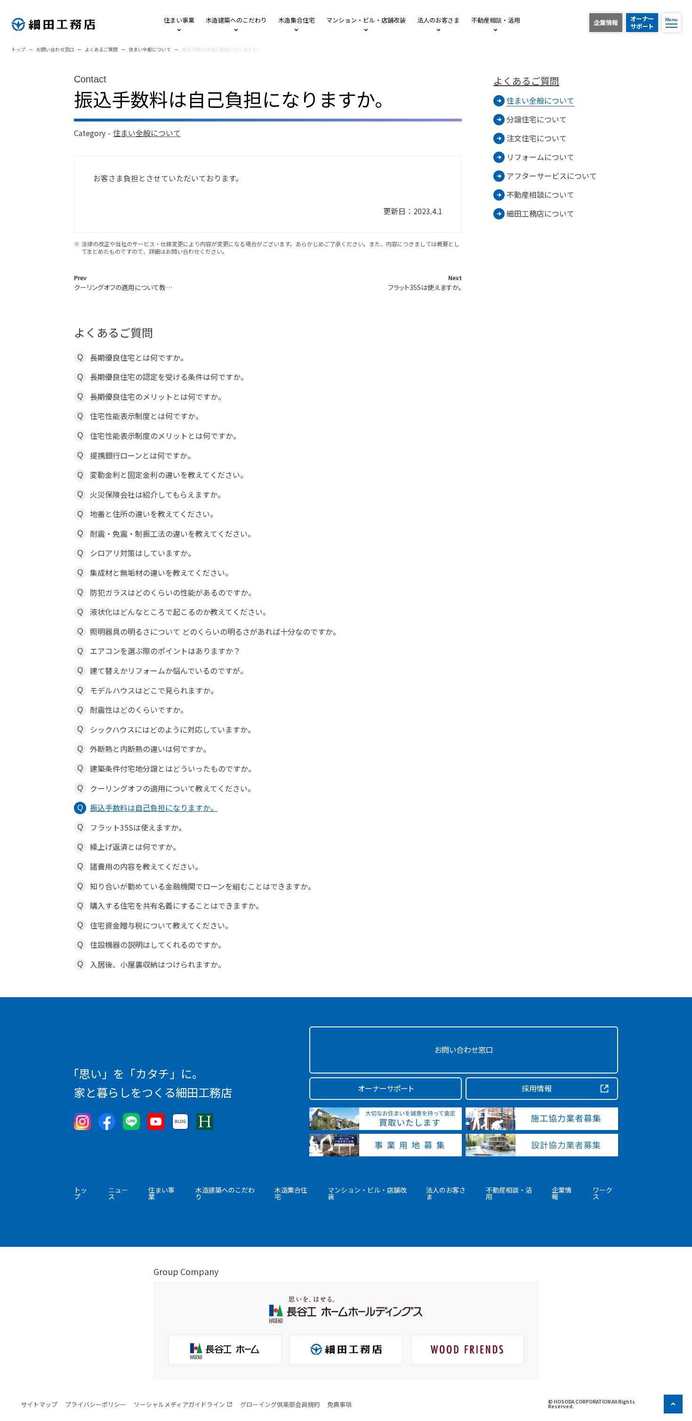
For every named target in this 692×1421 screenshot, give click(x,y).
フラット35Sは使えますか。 (425, 283)
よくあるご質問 (526, 81)
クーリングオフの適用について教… (123, 283)
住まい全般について (147, 132)
